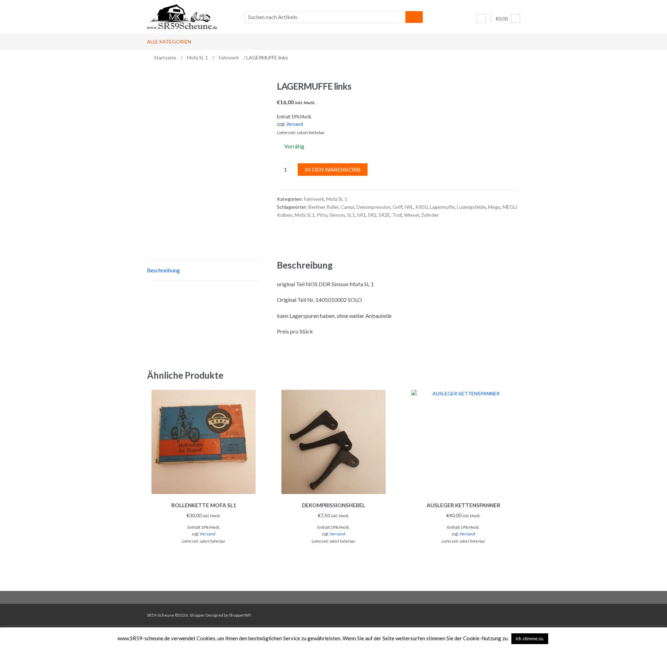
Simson (337, 215)
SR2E (384, 215)
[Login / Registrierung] (481, 18)
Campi (347, 207)
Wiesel (411, 215)
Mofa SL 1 (197, 57)
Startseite (165, 57)
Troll (397, 215)
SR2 (372, 215)
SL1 (351, 215)
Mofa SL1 (305, 215)
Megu (494, 207)
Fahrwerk (229, 57)
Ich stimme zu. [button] (530, 638)
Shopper (197, 615)
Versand (294, 124)
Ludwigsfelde (471, 207)
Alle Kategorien (169, 41)
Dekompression (373, 207)
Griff (397, 207)
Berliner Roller (323, 207)
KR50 (421, 207)
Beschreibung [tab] (163, 270)
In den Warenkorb (333, 169)
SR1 (361, 215)
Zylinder (430, 215)
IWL (408, 207)
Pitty (322, 215)
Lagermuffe (442, 207)
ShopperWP (239, 615)
